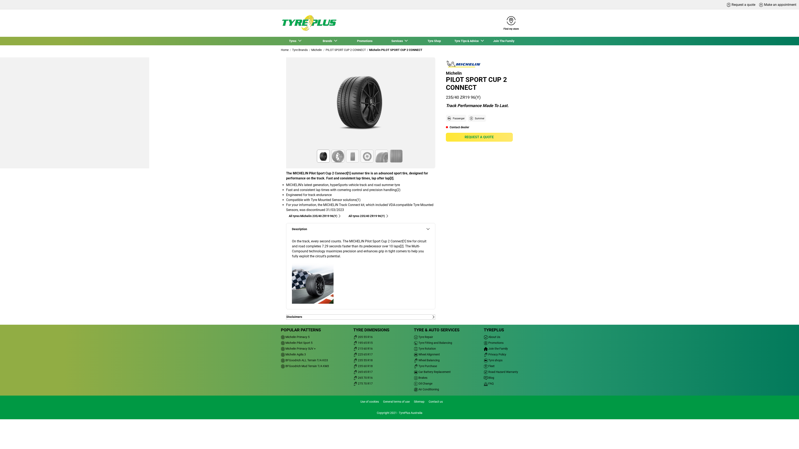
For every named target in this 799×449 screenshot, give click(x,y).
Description (299, 229)
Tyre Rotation (427, 348)
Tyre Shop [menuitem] (434, 41)
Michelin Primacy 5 (297, 337)
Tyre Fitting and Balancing (435, 342)
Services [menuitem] (397, 41)
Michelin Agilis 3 (295, 354)
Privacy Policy (497, 354)
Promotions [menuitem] (364, 41)
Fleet (491, 366)
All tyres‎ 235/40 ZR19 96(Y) (367, 216)
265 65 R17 (365, 372)
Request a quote (479, 137)
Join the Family (498, 348)
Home (285, 50)
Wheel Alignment (429, 354)
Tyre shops (495, 360)
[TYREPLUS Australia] (309, 23)
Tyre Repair (425, 337)
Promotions (496, 342)
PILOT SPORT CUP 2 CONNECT (346, 50)
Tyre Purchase (427, 366)
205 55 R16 (365, 337)
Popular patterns (301, 330)
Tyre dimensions (371, 330)
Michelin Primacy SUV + (300, 348)
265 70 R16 (365, 377)
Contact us (436, 401)
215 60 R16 (365, 348)
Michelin (316, 50)
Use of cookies (369, 401)
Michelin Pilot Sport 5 (299, 342)
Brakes (422, 377)
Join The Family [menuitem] (503, 41)
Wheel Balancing (429, 360)
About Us (494, 337)
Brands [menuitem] (328, 41)
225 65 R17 (365, 354)
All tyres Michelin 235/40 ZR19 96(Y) (313, 216)
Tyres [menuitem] (293, 41)
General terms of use (396, 401)
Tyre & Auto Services (436, 330)
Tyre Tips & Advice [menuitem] (467, 41)
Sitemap (419, 401)
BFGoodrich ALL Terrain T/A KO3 (306, 360)
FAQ (491, 383)
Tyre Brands (300, 50)
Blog (491, 377)
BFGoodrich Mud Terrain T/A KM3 (307, 366)
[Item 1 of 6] (360, 104)
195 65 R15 (365, 342)
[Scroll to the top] (788, 440)
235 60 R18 (365, 366)
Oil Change (425, 383)
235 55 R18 (365, 360)
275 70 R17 (365, 383)
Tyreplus (494, 330)
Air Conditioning (428, 389)
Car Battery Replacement (434, 372)
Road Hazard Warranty (503, 372)
